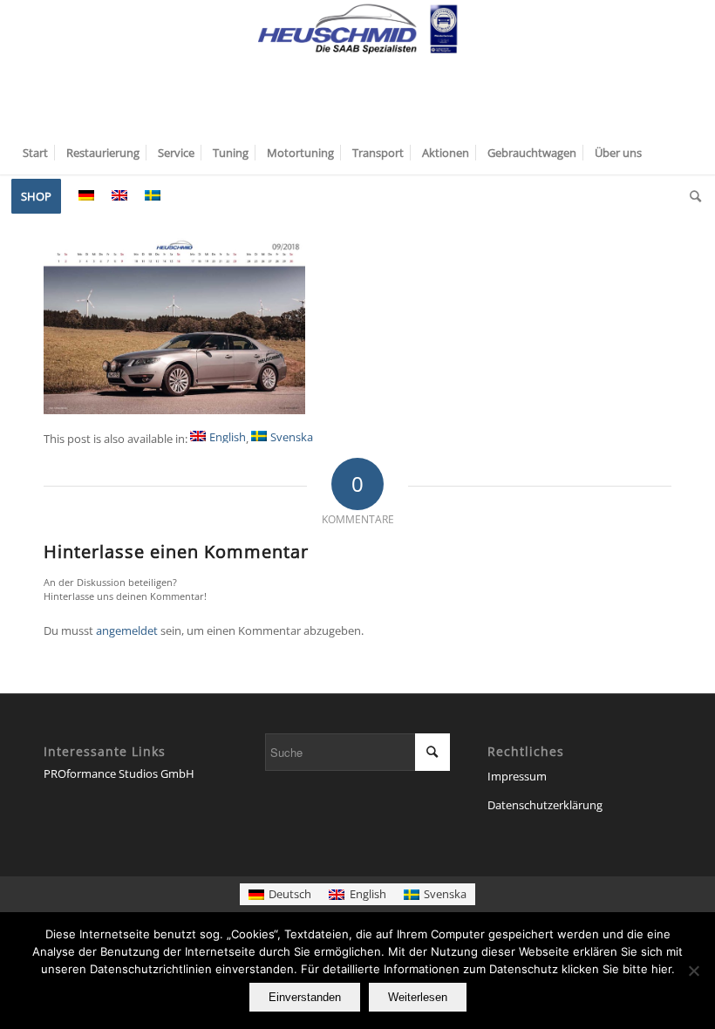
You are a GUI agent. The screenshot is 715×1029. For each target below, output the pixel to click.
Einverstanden (305, 997)
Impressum (517, 776)
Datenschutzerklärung (545, 805)
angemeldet (127, 630)
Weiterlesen (417, 997)
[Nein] (693, 970)
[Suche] (691, 196)
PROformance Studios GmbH (119, 773)
